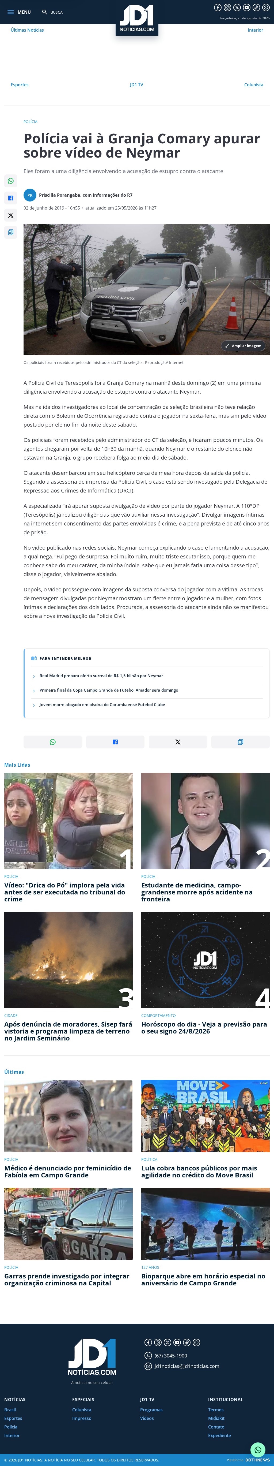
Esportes (20, 85)
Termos (216, 1410)
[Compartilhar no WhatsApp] (10, 180)
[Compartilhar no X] (10, 215)
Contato (216, 1427)
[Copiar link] (10, 232)
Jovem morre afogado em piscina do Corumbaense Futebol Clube (102, 704)
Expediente (219, 1435)
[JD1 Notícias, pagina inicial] (137, 18)
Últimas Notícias (27, 30)
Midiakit (216, 1418)
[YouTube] (246, 7)
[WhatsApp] (266, 7)
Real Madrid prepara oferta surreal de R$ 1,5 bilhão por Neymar (101, 675)
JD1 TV (136, 85)
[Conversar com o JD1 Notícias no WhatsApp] (257, 1449)
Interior (255, 30)
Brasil (10, 1410)
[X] (237, 7)
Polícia (10, 1427)
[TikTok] (256, 7)
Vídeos (147, 1418)
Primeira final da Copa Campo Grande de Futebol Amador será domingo (109, 690)
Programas (151, 1410)
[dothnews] (258, 1459)
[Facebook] (218, 7)
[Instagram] (227, 7)
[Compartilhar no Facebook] (10, 198)
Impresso (82, 1418)
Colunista (253, 85)
